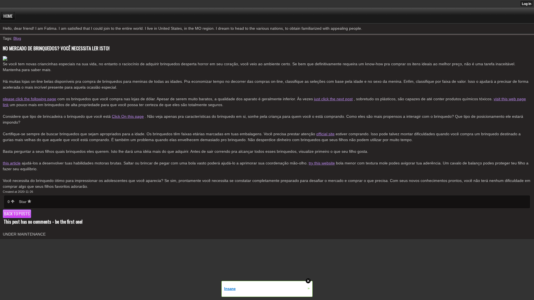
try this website (322, 163)
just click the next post (333, 99)
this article (12, 163)
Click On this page (128, 116)
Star (23, 201)
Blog (17, 38)
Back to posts (17, 214)
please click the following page (29, 99)
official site (325, 134)
